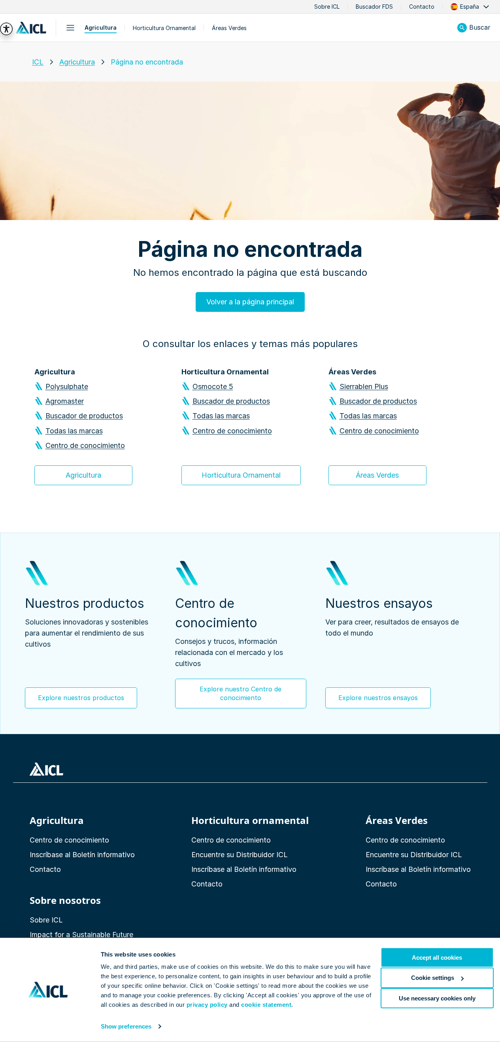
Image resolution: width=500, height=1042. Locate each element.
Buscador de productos (84, 416)
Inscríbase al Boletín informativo (82, 854)
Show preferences (126, 1026)
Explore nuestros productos (81, 698)
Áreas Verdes (229, 28)
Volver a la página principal (250, 302)
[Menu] (70, 27)
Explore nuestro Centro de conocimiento (240, 693)
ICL (37, 62)
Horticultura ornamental (250, 820)
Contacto (421, 6)
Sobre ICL (327, 6)
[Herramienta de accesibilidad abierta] (6, 29)
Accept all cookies (437, 957)
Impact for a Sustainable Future (81, 934)
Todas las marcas (74, 431)
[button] (471, 6)
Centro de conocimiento (85, 445)
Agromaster (64, 401)
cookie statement (266, 1004)
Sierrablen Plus (364, 386)
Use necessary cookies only (437, 998)
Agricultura (101, 27)
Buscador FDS (374, 6)
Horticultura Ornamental (164, 28)
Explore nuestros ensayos (378, 698)
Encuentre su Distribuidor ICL (239, 854)
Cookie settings (432, 977)
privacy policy (207, 1004)
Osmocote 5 (212, 386)
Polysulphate (66, 386)
